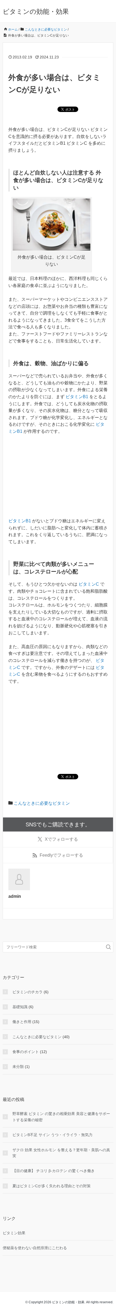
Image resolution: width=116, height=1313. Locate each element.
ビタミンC (88, 584)
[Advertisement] (58, 479)
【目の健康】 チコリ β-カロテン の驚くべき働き (53, 1171)
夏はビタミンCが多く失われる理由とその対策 (51, 1186)
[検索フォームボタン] (108, 947)
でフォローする (61, 839)
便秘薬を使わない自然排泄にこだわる (35, 1248)
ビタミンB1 (76, 396)
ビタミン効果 (14, 1233)
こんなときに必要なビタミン (42, 803)
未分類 (18, 1066)
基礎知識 (20, 1007)
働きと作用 (21, 1022)
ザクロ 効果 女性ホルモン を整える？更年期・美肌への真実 (61, 1153)
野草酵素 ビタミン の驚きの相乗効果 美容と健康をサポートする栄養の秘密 (61, 1116)
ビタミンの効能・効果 (36, 11)
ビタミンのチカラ (27, 992)
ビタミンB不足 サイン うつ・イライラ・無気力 (52, 1135)
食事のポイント (25, 1052)
